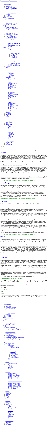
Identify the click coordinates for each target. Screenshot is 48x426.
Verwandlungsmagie (15, 63)
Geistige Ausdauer (12, 13)
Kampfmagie (13, 58)
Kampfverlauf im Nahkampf (12, 28)
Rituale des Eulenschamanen (12, 92)
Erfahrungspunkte (7, 20)
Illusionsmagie (13, 57)
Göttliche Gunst (9, 16)
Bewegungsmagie (14, 54)
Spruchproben (11, 51)
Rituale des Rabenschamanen (12, 100)
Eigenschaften (9, 6)
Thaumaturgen (9, 110)
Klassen (5, 120)
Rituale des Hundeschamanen (12, 96)
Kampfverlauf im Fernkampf (12, 34)
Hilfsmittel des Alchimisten (14, 65)
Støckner (8, 111)
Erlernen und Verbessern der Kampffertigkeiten (11, 39)
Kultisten (7, 118)
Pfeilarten (10, 35)
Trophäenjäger (11, 134)
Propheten (8, 117)
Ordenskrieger (5, 183)
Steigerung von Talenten (11, 24)
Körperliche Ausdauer (13, 12)
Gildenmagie (8, 49)
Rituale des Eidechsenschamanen (13, 89)
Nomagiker (8, 112)
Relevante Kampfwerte (11, 27)
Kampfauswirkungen (10, 36)
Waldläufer (10, 133)
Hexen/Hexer (8, 69)
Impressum (5, 301)
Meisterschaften (9, 124)
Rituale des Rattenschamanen (12, 103)
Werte (4, 5)
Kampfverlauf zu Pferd (10, 33)
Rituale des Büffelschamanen (12, 87)
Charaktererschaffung (10, 141)
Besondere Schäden (12, 37)
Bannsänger (8, 114)
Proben (4, 17)
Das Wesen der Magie (10, 48)
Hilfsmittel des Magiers (13, 64)
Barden (7, 115)
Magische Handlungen (13, 68)
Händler (10, 137)
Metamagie (12, 61)
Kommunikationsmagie (15, 59)
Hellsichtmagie (13, 56)
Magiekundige (9, 122)
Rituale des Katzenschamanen (12, 98)
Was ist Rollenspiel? (7, 4)
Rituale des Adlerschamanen (12, 80)
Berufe (4, 25)
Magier (9, 135)
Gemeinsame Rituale (12, 78)
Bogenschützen (11, 128)
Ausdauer (8, 10)
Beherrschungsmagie (15, 53)
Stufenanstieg (9, 142)
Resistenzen (8, 14)
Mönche (3, 237)
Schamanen (8, 77)
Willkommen (5, 3)
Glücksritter (10, 131)
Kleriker (7, 116)
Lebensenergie (9, 9)
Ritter (9, 125)
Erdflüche (10, 72)
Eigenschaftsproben (10, 18)
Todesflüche (10, 76)
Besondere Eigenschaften (11, 8)
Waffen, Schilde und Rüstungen (10, 41)
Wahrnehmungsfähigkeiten (11, 7)
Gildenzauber (11, 52)
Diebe (9, 130)
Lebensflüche (11, 75)
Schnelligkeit (8, 15)
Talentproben (8, 19)
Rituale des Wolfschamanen (14, 108)
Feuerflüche (10, 74)
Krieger (9, 126)
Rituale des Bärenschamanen (12, 85)
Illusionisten (8, 66)
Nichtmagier (8, 121)
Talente (4, 22)
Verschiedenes (9, 144)
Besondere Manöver (12, 32)
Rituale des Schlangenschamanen (13, 105)
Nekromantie (13, 62)
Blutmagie (12, 55)
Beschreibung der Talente (11, 23)
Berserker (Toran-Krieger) (13, 127)
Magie (4, 47)
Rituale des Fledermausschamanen (13, 94)
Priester (3, 152)
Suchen (1, 146)
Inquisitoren (4, 201)
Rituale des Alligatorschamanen (12, 83)
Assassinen (10, 132)
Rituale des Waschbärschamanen (13, 107)
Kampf (4, 26)
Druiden (7, 67)
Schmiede (10, 138)
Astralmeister (8, 113)
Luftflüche (10, 71)
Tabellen (5, 140)
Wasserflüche (11, 73)
